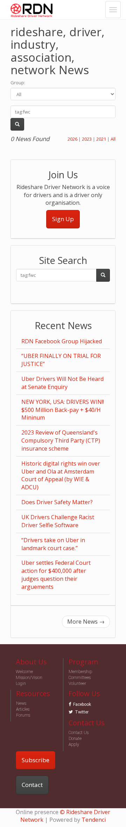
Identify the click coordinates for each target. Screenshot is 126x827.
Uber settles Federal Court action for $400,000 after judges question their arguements (56, 575)
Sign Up (63, 219)
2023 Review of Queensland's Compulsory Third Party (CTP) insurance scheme (60, 440)
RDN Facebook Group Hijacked (61, 341)
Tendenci (94, 820)
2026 (72, 139)
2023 (87, 139)
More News (86, 621)
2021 (101, 139)
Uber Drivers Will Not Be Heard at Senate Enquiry (62, 383)
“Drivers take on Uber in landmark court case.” (53, 544)
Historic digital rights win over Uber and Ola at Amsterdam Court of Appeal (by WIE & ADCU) (60, 475)
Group (17, 82)
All (113, 139)
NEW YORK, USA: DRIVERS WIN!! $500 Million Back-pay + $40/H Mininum (62, 410)
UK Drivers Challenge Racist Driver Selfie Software (57, 521)
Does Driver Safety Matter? (57, 502)
